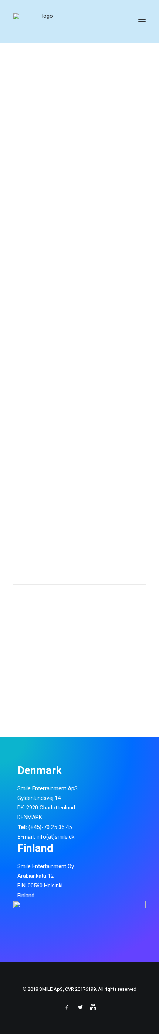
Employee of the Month (69, 267)
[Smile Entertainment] (44, 21)
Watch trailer (34, 443)
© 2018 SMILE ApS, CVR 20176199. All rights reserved (79, 989)
